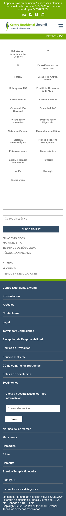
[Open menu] (60, 26)
